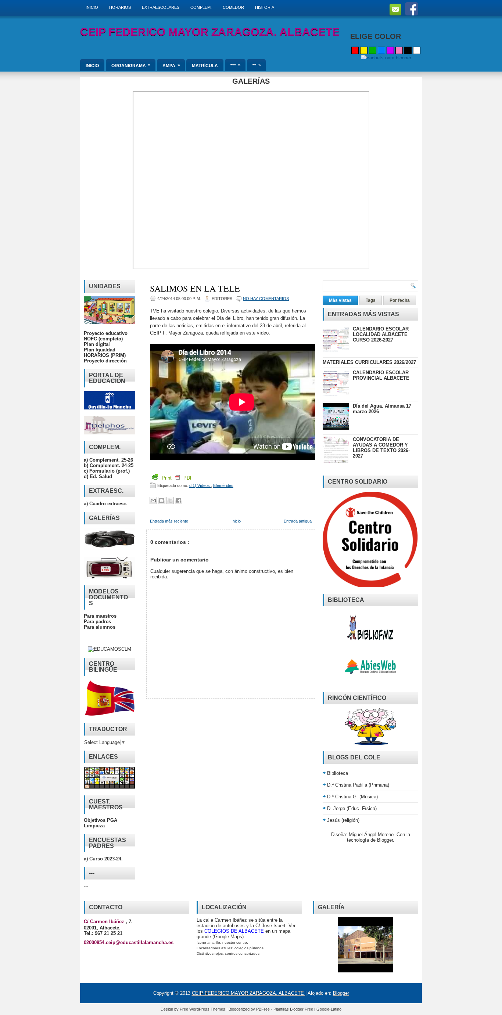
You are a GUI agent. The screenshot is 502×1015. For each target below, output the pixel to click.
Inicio (236, 521)
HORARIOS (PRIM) (105, 355)
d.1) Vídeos (200, 485)
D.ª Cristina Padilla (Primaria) (358, 785)
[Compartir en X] (170, 500)
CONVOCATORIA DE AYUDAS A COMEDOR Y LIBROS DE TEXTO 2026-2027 (381, 448)
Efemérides (223, 485)
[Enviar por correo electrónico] (153, 500)
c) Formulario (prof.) (107, 471)
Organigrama (131, 65)
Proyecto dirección (105, 361)
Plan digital (97, 344)
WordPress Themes (207, 1009)
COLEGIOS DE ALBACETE (234, 931)
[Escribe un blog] (161, 500)
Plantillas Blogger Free (293, 1009)
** (256, 65)
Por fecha (400, 300)
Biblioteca (337, 773)
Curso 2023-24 (105, 859)
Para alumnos (99, 627)
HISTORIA (264, 7)
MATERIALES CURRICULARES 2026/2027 (369, 362)
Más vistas (340, 300)
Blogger (385, 840)
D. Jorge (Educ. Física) (352, 808)
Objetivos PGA (100, 820)
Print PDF (176, 478)
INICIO (92, 7)
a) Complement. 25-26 (108, 460)
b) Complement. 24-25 (108, 465)
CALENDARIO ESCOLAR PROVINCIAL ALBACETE (381, 375)
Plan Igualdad (99, 350)
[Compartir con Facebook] (178, 500)
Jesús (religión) (343, 820)
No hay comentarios (266, 298)
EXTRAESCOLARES (160, 7)
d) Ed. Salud (98, 476)
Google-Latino (328, 1009)
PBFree (263, 1009)
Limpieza (94, 825)
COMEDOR (233, 7)
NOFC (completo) (103, 339)
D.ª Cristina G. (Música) (352, 796)
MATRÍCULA (205, 65)
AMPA (171, 65)
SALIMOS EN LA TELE (195, 288)
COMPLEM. (201, 7)
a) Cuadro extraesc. (106, 503)
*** (235, 65)
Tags (371, 300)
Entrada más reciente (169, 521)
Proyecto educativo (106, 333)
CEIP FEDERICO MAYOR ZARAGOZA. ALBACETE (210, 32)
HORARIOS (120, 7)
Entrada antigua (298, 521)
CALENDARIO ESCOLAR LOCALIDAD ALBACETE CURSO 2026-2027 (381, 334)
